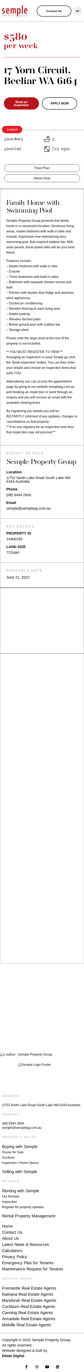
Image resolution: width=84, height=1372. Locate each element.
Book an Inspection (21, 103)
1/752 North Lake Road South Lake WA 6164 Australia (41, 1105)
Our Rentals (10, 1196)
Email (11, 503)
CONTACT (11, 1114)
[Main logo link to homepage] (14, 11)
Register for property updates (23, 1207)
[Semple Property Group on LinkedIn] (57, 1367)
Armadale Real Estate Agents (28, 1319)
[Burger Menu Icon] (78, 11)
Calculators (12, 1251)
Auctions (8, 1157)
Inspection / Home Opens (20, 1163)
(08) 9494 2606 (18, 495)
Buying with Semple (20, 1147)
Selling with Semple (19, 1172)
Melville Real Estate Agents (26, 1325)
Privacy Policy (14, 1257)
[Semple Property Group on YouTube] (47, 1367)
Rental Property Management (28, 1216)
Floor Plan (42, 168)
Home (7, 1226)
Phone (12, 489)
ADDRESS (11, 1096)
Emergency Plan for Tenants (27, 1263)
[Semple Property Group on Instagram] (37, 1367)
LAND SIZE (16, 547)
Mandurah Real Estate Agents (29, 1300)
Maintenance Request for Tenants (32, 1269)
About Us (10, 1238)
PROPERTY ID (18, 533)
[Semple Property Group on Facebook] (26, 1367)
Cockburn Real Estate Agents (28, 1306)
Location (14, 472)
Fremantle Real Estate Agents (29, 1288)
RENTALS (10, 1181)
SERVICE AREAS (17, 1278)
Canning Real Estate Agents (27, 1313)
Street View (42, 178)
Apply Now (59, 103)
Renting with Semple (20, 1191)
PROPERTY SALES (19, 1137)
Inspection (9, 1201)
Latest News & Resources (25, 1244)
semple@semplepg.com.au (28, 508)
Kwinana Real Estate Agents (27, 1294)
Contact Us (12, 1232)
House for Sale (13, 1152)
